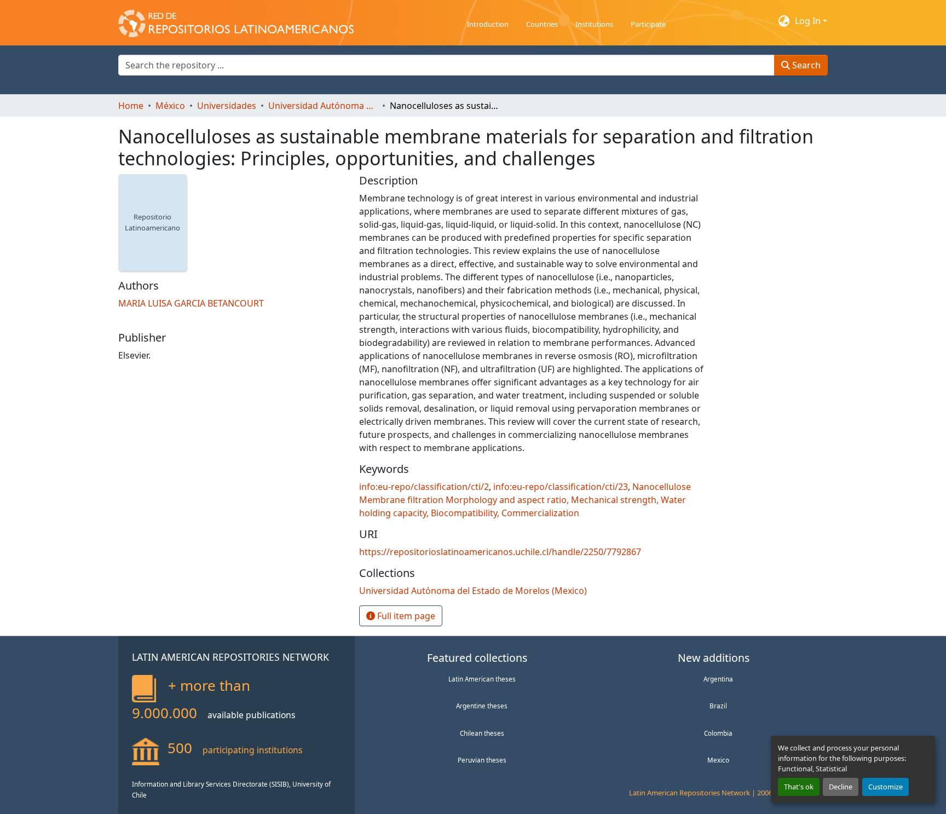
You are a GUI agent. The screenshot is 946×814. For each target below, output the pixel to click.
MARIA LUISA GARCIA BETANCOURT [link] (191, 303)
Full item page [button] (405, 616)
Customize (885, 787)
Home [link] (130, 106)
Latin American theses (482, 678)
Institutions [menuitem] (594, 24)
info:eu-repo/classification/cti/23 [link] (560, 487)
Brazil (718, 705)
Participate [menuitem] (648, 24)
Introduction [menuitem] (488, 24)
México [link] (170, 106)
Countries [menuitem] (542, 24)
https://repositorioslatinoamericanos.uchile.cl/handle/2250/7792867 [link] (500, 552)
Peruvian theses (482, 759)
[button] (236, 20)
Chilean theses (482, 733)
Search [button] (805, 65)
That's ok (799, 787)
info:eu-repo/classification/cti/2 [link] (424, 487)
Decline (840, 787)
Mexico (718, 759)
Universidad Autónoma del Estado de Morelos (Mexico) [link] (323, 106)
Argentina (718, 678)
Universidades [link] (226, 106)
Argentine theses (481, 705)
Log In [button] (809, 21)
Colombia (718, 733)
